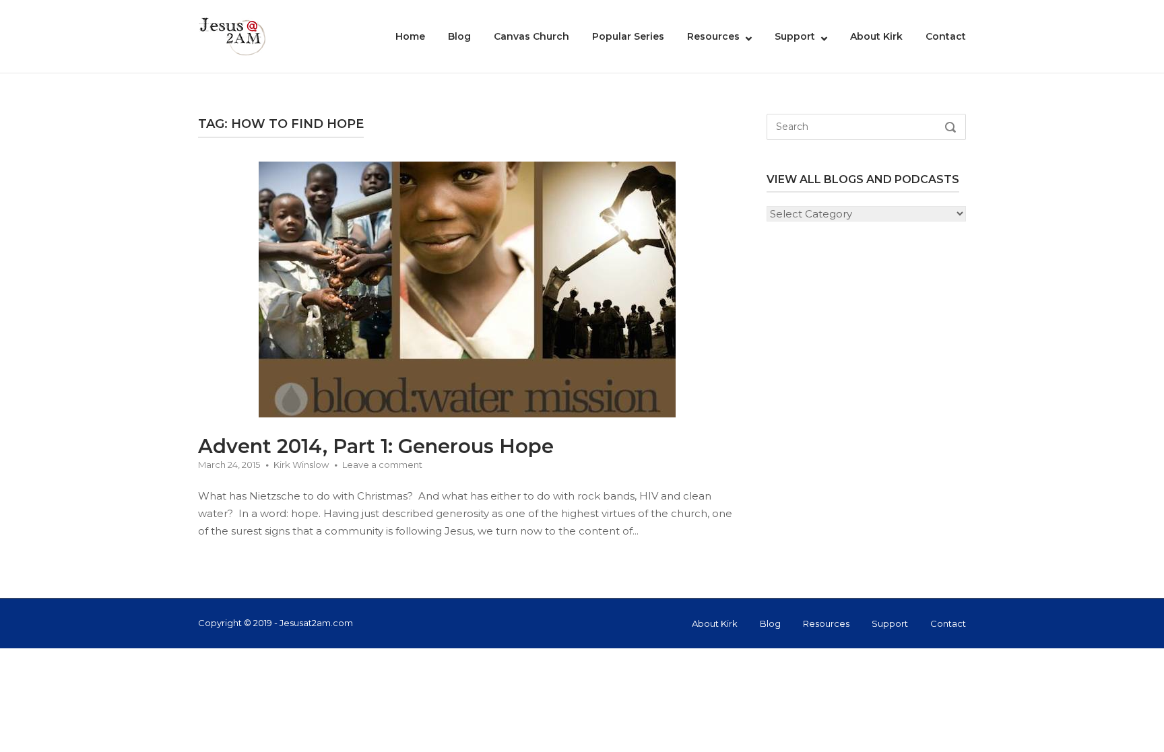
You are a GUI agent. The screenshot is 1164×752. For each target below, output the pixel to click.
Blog (459, 36)
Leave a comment (382, 464)
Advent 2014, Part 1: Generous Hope (376, 446)
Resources (713, 36)
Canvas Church (531, 36)
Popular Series (628, 36)
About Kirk (876, 36)
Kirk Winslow (301, 464)
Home (410, 36)
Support (795, 36)
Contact (946, 36)
